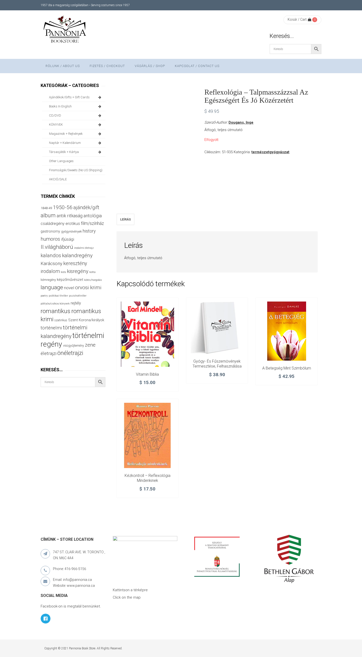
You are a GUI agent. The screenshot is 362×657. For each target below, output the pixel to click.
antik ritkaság (69, 215)
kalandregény (77, 255)
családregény (53, 223)
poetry (44, 295)
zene (90, 345)
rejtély (76, 303)
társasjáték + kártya (64, 152)
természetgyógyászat (270, 152)
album (48, 215)
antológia (92, 215)
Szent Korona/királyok (86, 320)
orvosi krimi (88, 287)
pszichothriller (77, 295)
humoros (50, 239)
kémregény (48, 280)
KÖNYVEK (56, 124)
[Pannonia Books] (65, 30)
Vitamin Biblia (147, 374)
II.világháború (57, 247)
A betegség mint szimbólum (286, 368)
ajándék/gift (86, 207)
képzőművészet (70, 279)
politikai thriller (58, 295)
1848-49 (46, 208)
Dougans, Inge (241, 122)
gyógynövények (71, 231)
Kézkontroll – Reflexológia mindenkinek (147, 478)
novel (69, 287)
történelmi (51, 328)
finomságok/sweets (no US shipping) (75, 170)
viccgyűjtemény (73, 345)
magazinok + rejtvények (66, 133)
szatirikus (60, 320)
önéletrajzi (70, 353)
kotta (92, 272)
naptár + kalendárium (65, 143)
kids (63, 272)
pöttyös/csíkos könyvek (55, 303)
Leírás (125, 219)
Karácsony (51, 263)
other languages (61, 161)
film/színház (92, 223)
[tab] (125, 219)
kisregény (77, 271)
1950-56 (62, 207)
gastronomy (50, 231)
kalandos (51, 255)
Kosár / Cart (297, 19)
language (52, 287)
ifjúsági (67, 239)
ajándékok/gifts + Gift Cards (69, 97)
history (89, 231)
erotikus (73, 223)
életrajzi (48, 353)
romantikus (55, 311)
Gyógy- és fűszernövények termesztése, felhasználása (217, 364)
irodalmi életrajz (84, 248)
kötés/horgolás (93, 280)
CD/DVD (55, 115)
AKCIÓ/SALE (58, 179)
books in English (60, 106)
